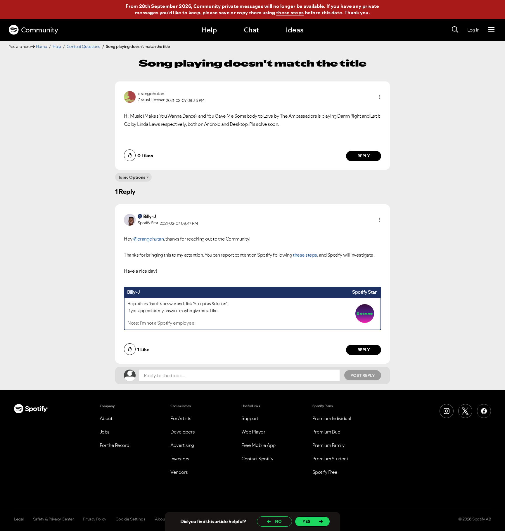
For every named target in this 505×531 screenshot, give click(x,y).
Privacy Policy (94, 519)
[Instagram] (447, 411)
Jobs (105, 432)
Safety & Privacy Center (53, 519)
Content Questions (83, 46)
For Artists (180, 418)
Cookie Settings (130, 519)
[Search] (455, 30)
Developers (182, 432)
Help (209, 30)
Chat (251, 30)
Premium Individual (331, 418)
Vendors (179, 472)
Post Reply (362, 375)
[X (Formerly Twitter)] (465, 411)
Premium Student (330, 458)
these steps (290, 12)
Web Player (253, 432)
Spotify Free (325, 472)
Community (39, 30)
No (278, 521)
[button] (379, 97)
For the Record (114, 445)
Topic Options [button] (131, 177)
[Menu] (491, 30)
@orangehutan (148, 239)
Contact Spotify (257, 458)
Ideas (294, 30)
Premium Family (328, 445)
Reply (363, 156)
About (106, 418)
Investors (179, 458)
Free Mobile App (258, 445)
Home (41, 46)
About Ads (164, 519)
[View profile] (130, 96)
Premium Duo (326, 432)
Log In (473, 30)
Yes (306, 521)
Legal (19, 519)
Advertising (182, 445)
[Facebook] (484, 411)
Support (249, 418)
